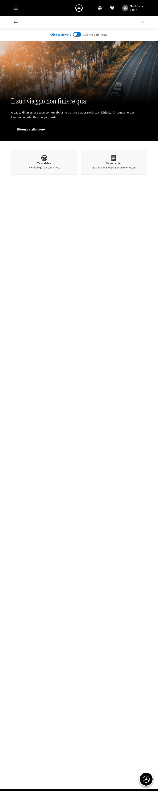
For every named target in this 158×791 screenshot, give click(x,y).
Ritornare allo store (31, 129)
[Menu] (15, 8)
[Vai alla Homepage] (79, 8)
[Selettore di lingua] (100, 8)
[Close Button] (15, 22)
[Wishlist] (112, 8)
